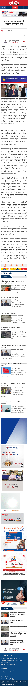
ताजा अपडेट (6, 608)
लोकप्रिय (5, 277)
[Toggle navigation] (25, 7)
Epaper (15, 8)
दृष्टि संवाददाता (8, 31)
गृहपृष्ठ (3, 7)
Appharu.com (18, 684)
